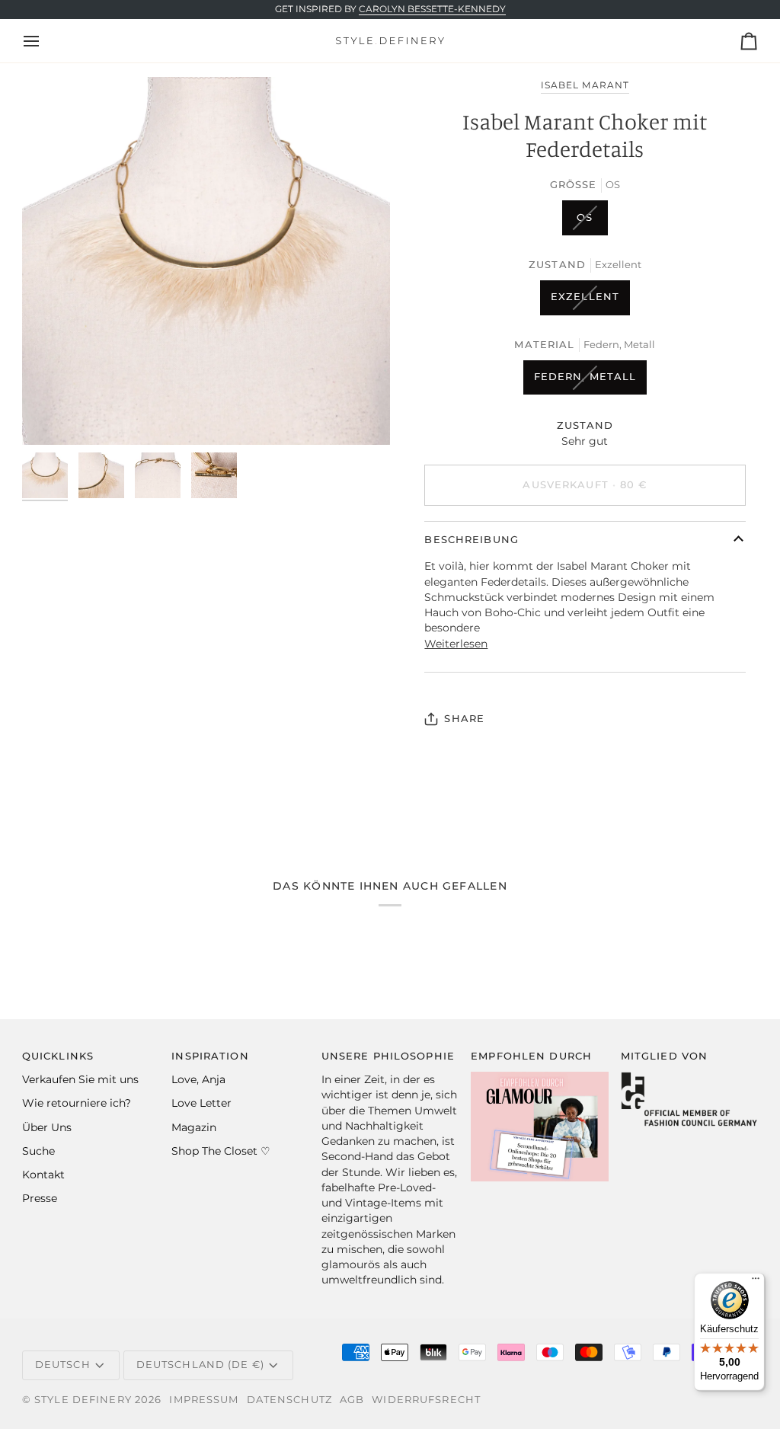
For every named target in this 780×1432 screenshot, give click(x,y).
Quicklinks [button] (58, 1056)
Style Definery (83, 1399)
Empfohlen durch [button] (531, 1056)
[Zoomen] (206, 261)
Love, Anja (198, 1079)
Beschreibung (471, 539)
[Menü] (755, 1282)
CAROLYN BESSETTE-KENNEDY (432, 9)
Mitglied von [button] (664, 1056)
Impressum (203, 1399)
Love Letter (201, 1103)
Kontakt (43, 1174)
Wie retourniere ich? (76, 1103)
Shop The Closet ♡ (220, 1151)
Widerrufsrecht (426, 1399)
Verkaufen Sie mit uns (80, 1079)
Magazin (193, 1127)
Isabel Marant (584, 85)
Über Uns (47, 1127)
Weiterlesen (456, 644)
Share (464, 718)
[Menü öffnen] (45, 40)
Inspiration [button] (209, 1056)
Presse (39, 1198)
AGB (352, 1399)
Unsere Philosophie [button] (388, 1056)
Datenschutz (289, 1399)
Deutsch (63, 1364)
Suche (38, 1151)
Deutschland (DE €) (200, 1364)
